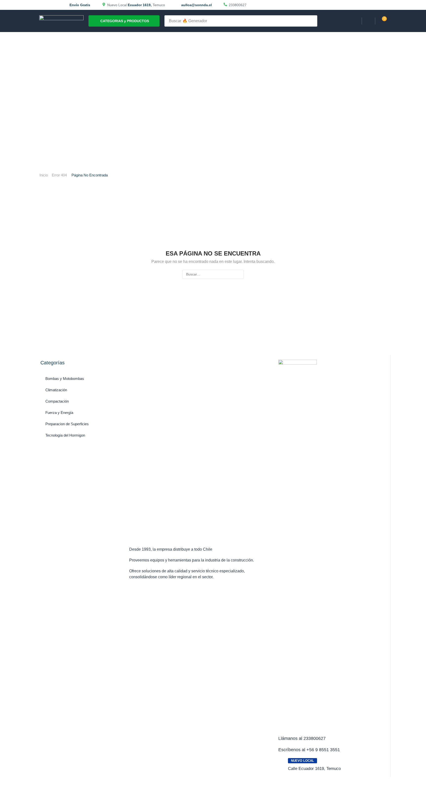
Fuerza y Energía (59, 412)
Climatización (56, 390)
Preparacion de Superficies (67, 424)
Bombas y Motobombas (64, 378)
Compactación (57, 401)
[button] (368, 21)
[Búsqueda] (312, 21)
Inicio (43, 175)
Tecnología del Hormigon (65, 435)
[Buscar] (239, 274)
